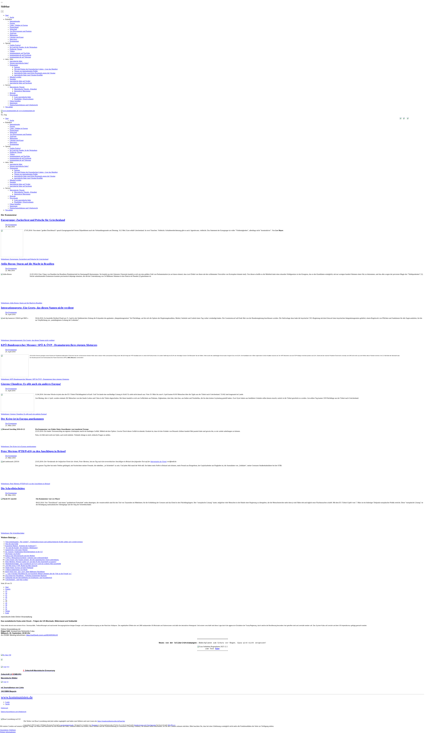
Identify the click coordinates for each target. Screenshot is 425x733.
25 (6, 595)
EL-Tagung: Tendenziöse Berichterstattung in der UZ (24, 552)
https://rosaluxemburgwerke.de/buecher (111, 721)
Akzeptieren (4, 730)
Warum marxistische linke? (19, 63)
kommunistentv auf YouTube (20, 53)
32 (6, 609)
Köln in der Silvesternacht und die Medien (20, 556)
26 (6, 597)
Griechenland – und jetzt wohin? (16, 580)
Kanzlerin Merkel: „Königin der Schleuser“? (20, 546)
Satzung (17, 67)
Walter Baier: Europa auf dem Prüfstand (19, 568)
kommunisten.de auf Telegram (20, 57)
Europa (12, 23)
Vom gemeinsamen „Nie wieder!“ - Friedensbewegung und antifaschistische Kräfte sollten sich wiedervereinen (44, 542)
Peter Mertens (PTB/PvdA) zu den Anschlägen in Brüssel (33, 451)
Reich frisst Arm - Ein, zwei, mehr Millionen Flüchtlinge (25, 572)
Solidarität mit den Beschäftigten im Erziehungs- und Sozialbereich (28, 578)
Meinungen (14, 35)
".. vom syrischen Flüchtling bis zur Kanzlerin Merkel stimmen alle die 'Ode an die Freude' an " (38, 574)
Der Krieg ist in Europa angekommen (22, 418)
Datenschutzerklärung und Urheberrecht (24, 105)
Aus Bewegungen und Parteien (21, 31)
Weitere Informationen (8, 732)
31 (6, 607)
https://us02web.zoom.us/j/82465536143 (42, 635)
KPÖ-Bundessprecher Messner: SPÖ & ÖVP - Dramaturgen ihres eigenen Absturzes (49, 345)
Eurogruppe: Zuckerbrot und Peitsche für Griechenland (33, 220)
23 (6, 591)
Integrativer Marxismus (22, 91)
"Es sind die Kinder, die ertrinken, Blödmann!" (21, 548)
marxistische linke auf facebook (21, 83)
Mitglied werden (15, 77)
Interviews (13, 39)
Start (7, 15)
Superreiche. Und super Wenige (16, 550)
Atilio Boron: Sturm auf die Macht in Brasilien (27, 263)
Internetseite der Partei (159, 461)
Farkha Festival (15, 45)
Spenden (13, 79)
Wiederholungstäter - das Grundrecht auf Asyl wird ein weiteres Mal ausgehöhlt (33, 564)
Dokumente (14, 65)
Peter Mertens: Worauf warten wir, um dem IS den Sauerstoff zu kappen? (30, 562)
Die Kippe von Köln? (12, 554)
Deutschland (14, 27)
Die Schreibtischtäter (13, 488)
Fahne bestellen (15, 101)
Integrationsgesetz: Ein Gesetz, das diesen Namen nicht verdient (37, 307)
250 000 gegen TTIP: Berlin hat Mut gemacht (21, 566)
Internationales (15, 21)
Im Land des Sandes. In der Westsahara (23, 47)
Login (7, 702)
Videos (12, 51)
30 (6, 605)
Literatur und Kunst (16, 37)
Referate (13, 93)
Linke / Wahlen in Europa (19, 25)
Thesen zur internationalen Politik (26, 71)
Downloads (14, 95)
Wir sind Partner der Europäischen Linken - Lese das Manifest (36, 69)
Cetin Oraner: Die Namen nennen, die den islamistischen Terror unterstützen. (32, 560)
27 (6, 599)
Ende (7, 613)
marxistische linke (16, 61)
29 (6, 603)
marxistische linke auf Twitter (20, 81)
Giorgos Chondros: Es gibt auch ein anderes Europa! (31, 383)
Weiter (7, 611)
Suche (12, 17)
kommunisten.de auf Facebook (20, 55)
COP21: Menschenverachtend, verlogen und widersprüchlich (26, 558)
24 (6, 593)
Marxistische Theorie (17, 87)
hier (217, 649)
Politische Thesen (16, 49)
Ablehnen (12, 730)
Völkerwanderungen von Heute (16, 570)
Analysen (13, 33)
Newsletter (9, 107)
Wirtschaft (13, 29)
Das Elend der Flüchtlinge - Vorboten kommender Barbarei (26, 576)
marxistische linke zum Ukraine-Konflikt (28, 75)
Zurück (7, 589)
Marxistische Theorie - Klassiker (25, 89)
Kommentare (14, 41)
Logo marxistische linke (22, 97)
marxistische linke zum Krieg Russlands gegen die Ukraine (34, 73)
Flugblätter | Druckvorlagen (23, 99)
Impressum (13, 103)
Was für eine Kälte (11, 544)
